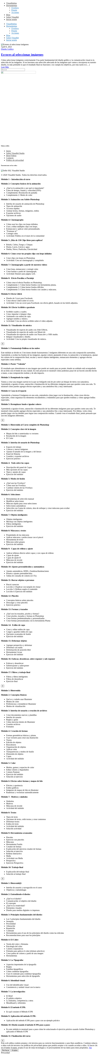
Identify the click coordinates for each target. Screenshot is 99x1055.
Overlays (15, 8)
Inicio (8, 151)
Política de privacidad (15, 160)
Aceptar (15, 1050)
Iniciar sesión (11, 19)
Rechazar (5, 1050)
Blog (8, 15)
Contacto (10, 158)
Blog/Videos (11, 155)
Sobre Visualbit (12, 17)
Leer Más (5, 67)
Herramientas (11, 5)
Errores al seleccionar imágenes (22, 54)
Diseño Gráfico (7, 49)
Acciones (15, 12)
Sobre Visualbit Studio (15, 153)
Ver (90, 1048)
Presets (14, 10)
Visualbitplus (11, 3)
